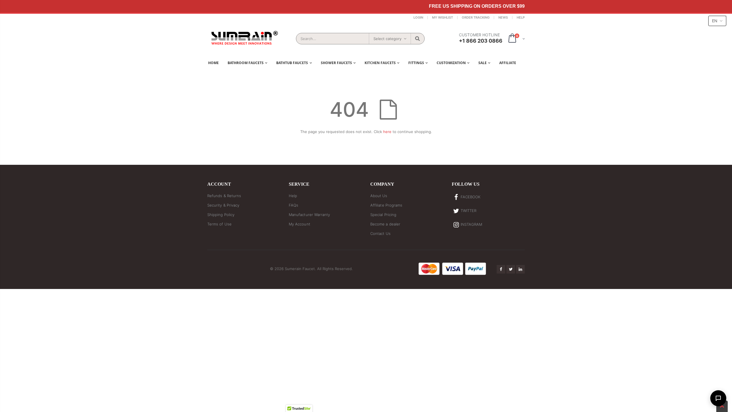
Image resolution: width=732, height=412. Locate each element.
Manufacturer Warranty (309, 214)
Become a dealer (385, 224)
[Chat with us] (718, 398)
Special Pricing (383, 214)
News (503, 17)
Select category (387, 38)
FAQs (293, 205)
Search (417, 38)
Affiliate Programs (386, 205)
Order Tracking (476, 17)
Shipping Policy (220, 214)
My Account (299, 224)
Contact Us (380, 233)
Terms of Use (219, 224)
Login (418, 17)
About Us (378, 195)
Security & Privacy (223, 205)
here (387, 131)
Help (521, 17)
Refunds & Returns (224, 195)
